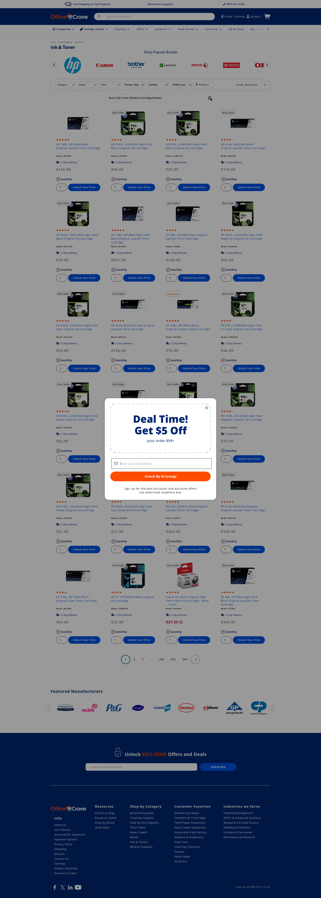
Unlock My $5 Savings (160, 476)
